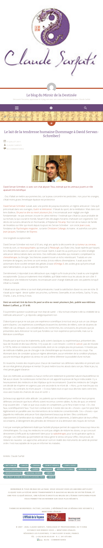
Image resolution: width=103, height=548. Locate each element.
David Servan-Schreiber (14, 206)
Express (33, 231)
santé (51, 477)
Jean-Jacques (9, 231)
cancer (79, 343)
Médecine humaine (86, 469)
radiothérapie (59, 433)
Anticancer (47, 209)
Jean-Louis (85, 225)
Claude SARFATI (14, 145)
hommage (47, 469)
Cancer (24, 465)
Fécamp (62, 222)
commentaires (58, 540)
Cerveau (36, 465)
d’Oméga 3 (59, 263)
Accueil (46, 508)
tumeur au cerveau (87, 244)
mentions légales (66, 530)
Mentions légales (51, 511)
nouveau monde (34, 473)
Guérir (36, 209)
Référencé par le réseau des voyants (72, 508)
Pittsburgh (54, 247)
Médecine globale (65, 469)
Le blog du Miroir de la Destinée (51, 95)
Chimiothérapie (52, 465)
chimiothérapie (10, 257)
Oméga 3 (50, 473)
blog (46, 540)
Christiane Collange (56, 228)
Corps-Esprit (70, 465)
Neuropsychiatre (13, 473)
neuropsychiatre (28, 247)
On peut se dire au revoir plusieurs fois (34, 212)
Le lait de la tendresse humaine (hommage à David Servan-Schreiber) (51, 134)
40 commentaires (15, 149)
